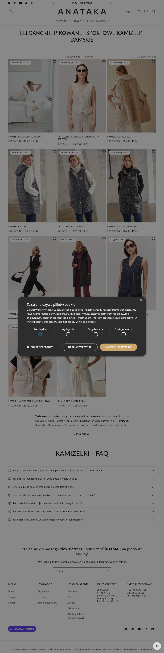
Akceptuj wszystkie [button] (118, 347)
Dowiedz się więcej (85, 321)
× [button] (141, 300)
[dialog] (82, 326)
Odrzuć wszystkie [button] (79, 347)
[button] (40, 347)
